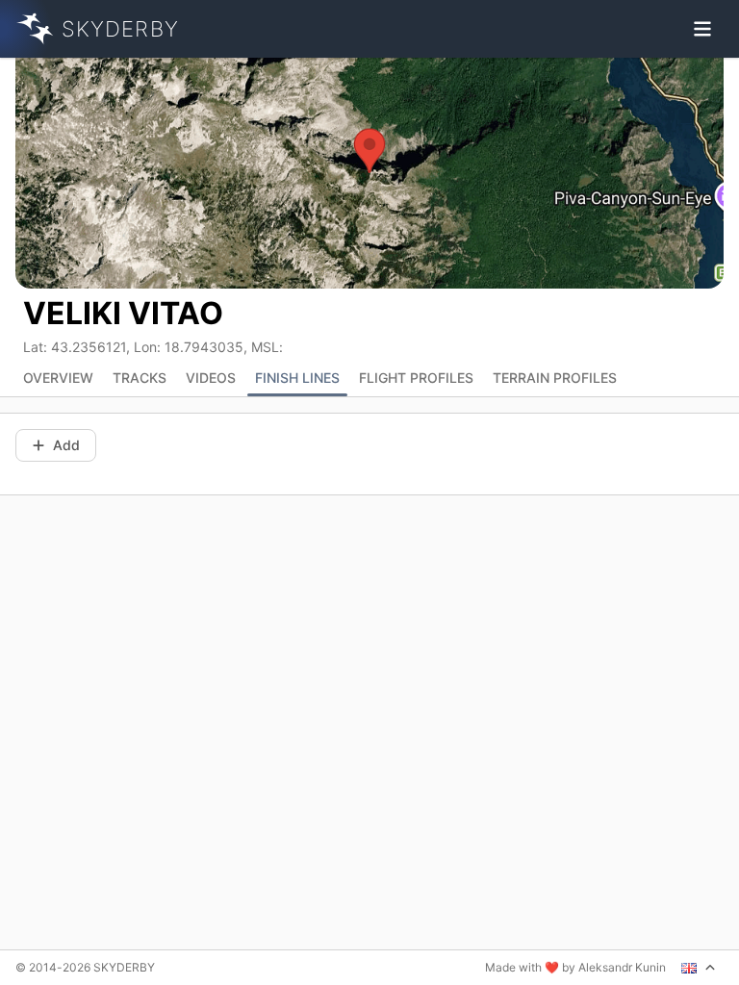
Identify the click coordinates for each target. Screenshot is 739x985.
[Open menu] (702, 29)
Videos (211, 377)
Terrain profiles (555, 377)
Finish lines (297, 377)
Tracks (139, 377)
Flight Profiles (416, 377)
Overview (58, 377)
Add (66, 445)
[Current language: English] (699, 967)
